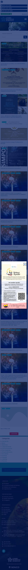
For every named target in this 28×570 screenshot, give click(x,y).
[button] (25, 264)
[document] (14, 285)
